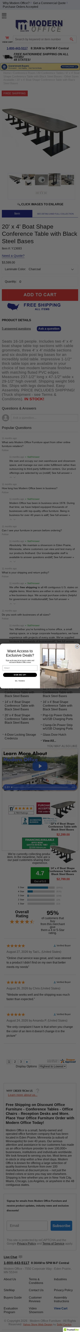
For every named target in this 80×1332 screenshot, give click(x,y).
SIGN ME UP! (20, 675)
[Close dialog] (77, 646)
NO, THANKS (20, 681)
